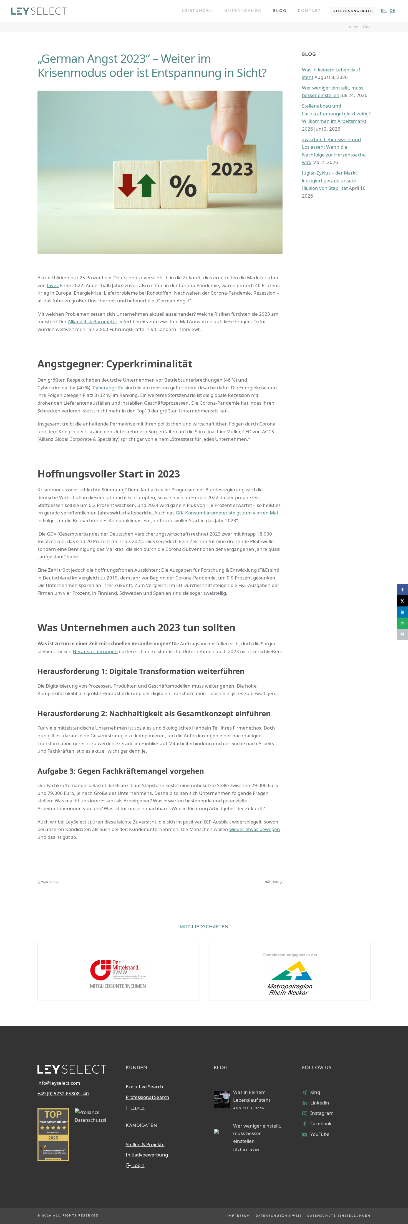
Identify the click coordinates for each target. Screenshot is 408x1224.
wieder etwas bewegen (254, 829)
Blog (280, 11)
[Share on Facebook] (402, 589)
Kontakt (309, 11)
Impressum (238, 1216)
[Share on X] (402, 600)
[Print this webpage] (402, 634)
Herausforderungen (95, 651)
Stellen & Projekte (145, 1144)
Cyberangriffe (108, 387)
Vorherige (50, 882)
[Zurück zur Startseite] (39, 11)
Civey (53, 285)
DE (392, 11)
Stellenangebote (352, 11)
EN (384, 11)
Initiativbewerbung (147, 1154)
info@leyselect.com (58, 1083)
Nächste (272, 882)
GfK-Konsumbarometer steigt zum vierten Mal (227, 512)
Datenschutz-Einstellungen (339, 1216)
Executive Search (144, 1086)
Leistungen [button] (197, 11)
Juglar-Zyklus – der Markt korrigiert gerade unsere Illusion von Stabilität (329, 180)
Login (138, 1107)
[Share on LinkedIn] (402, 612)
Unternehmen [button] (243, 11)
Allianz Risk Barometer (92, 321)
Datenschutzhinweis (279, 1216)
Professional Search (147, 1097)
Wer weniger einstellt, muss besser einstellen (257, 1133)
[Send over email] (402, 623)
